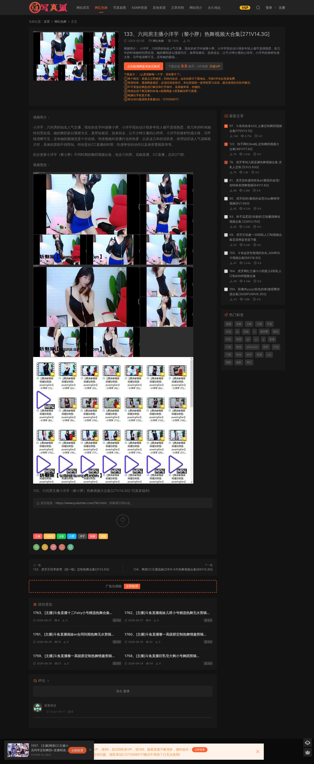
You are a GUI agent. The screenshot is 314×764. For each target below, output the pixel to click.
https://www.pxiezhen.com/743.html (81, 503)
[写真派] (48, 7)
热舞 (92, 536)
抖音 (228, 339)
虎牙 (265, 346)
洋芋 (82, 536)
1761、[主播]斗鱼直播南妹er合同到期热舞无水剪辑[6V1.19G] (72, 634)
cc (256, 339)
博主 (249, 362)
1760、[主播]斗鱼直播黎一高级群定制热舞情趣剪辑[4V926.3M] (164, 634)
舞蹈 (275, 331)
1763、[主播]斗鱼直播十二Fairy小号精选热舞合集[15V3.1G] (71, 613)
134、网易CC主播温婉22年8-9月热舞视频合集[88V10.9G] (173, 569)
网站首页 (82, 8)
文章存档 (177, 8)
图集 (228, 362)
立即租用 (132, 586)
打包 (276, 346)
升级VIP (215, 66)
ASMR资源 (139, 8)
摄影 (238, 362)
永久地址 (214, 8)
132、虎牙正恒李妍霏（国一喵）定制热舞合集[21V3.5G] (71, 569)
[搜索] (258, 7)
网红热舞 (101, 8)
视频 (103, 536)
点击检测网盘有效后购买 (143, 66)
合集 (61, 536)
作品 (228, 331)
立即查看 (200, 749)
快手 (249, 354)
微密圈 (264, 331)
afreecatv (252, 346)
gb (248, 339)
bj (237, 331)
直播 (271, 339)
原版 (246, 331)
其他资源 (159, 8)
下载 (228, 354)
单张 (238, 354)
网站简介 (195, 8)
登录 (126, 691)
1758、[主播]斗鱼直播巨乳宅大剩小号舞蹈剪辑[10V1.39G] (161, 656)
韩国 (238, 339)
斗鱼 (228, 346)
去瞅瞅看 (77, 750)
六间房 (49, 536)
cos (269, 354)
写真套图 (119, 8)
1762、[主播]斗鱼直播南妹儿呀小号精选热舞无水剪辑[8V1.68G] (166, 613)
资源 (259, 354)
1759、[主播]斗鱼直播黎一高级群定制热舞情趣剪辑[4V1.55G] (72, 656)
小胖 (71, 536)
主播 (37, 536)
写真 (269, 323)
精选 (238, 346)
